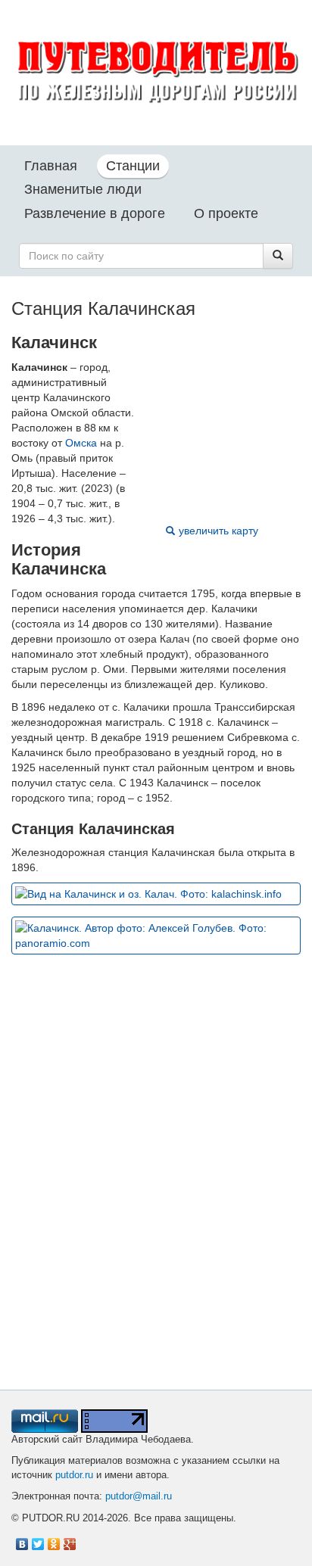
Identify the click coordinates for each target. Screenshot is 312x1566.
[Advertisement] (156, 1193)
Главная (50, 165)
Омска (81, 443)
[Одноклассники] (54, 1540)
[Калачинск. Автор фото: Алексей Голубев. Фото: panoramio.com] (156, 935)
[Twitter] (38, 1540)
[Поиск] (278, 256)
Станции (133, 165)
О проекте (226, 213)
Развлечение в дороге (94, 213)
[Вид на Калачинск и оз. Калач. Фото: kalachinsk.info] (156, 894)
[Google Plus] (70, 1540)
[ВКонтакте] (22, 1540)
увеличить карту (218, 531)
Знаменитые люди (83, 189)
